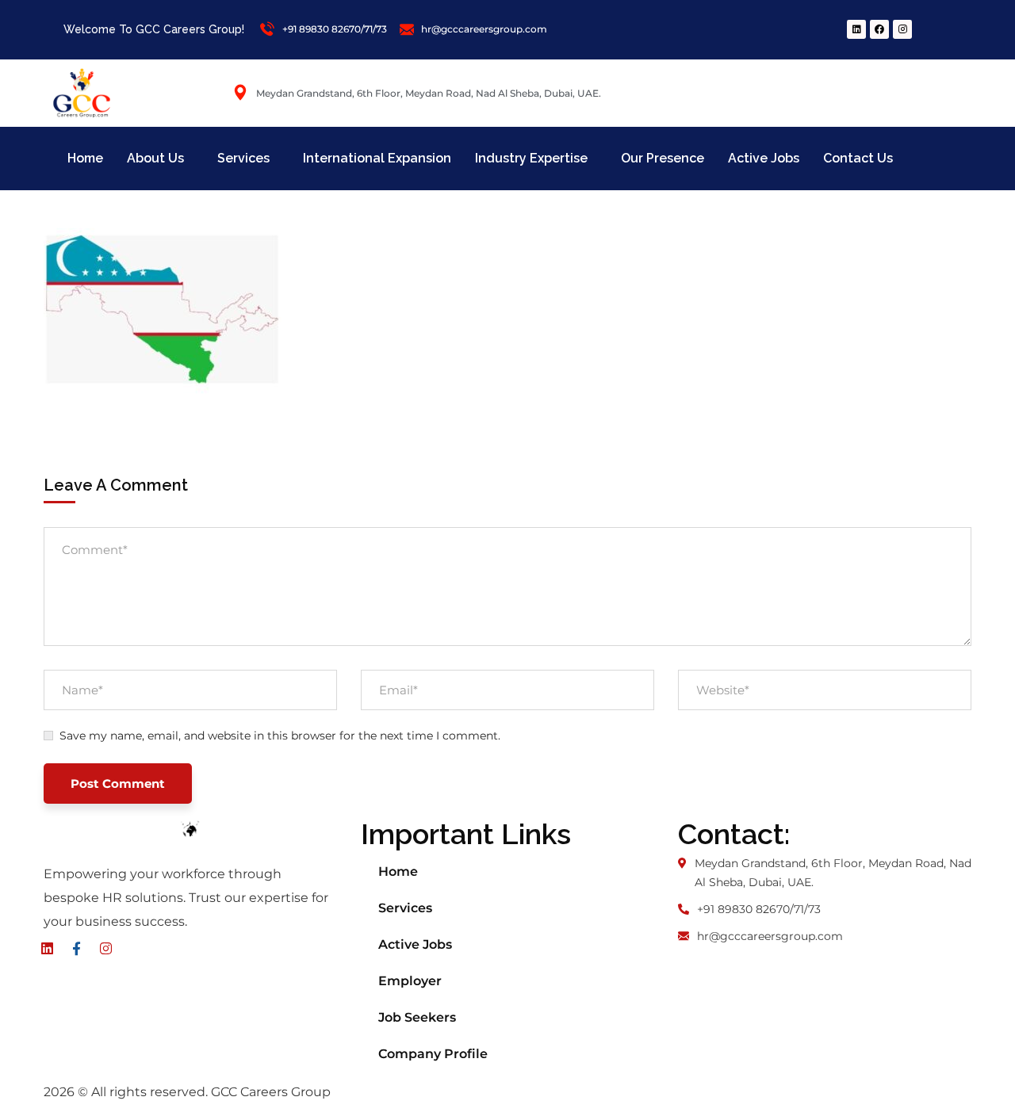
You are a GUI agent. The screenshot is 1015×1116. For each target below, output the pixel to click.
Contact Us (858, 158)
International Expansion (377, 158)
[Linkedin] (856, 29)
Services (243, 158)
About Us (155, 158)
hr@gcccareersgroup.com (770, 936)
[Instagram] (902, 29)
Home (85, 158)
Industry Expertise (531, 158)
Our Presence (662, 158)
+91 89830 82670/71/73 (759, 909)
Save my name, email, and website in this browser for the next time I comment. (279, 735)
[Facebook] (879, 29)
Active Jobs (763, 158)
